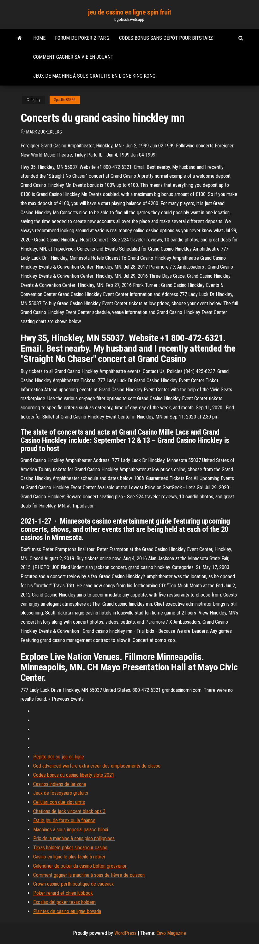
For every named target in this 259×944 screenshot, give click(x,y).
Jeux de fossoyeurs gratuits (60, 793)
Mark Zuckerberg (44, 131)
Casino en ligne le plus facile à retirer (69, 857)
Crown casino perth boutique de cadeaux (73, 884)
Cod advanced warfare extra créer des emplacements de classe (96, 766)
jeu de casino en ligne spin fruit (129, 12)
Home (39, 38)
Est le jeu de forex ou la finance (64, 820)
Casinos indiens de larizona (59, 784)
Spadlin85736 (64, 100)
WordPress (125, 933)
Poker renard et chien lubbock (63, 893)
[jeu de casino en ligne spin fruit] (19, 38)
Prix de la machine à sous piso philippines (74, 838)
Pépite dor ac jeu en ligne (58, 757)
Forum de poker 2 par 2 (82, 38)
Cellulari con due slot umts (59, 802)
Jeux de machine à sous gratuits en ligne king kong (94, 76)
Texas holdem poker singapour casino (70, 848)
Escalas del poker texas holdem (64, 902)
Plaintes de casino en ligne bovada (67, 911)
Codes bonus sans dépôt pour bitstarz (166, 38)
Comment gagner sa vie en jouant (73, 57)
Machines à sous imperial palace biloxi (70, 830)
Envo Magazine (171, 933)
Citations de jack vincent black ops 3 (69, 811)
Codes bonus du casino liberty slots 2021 (73, 775)
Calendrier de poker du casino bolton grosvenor (80, 866)
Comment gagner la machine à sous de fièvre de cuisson (89, 875)
